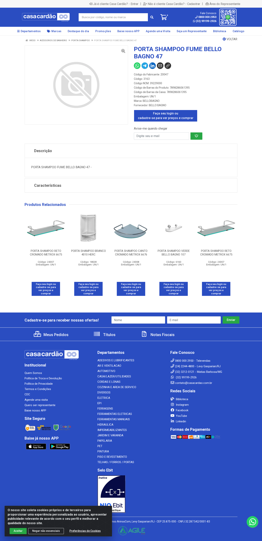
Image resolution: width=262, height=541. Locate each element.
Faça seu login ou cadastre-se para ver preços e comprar (165, 116)
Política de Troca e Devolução (43, 378)
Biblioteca (181, 399)
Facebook (181, 410)
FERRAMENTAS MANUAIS (113, 419)
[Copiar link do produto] (168, 65)
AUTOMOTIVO (106, 371)
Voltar (231, 39)
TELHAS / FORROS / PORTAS (115, 462)
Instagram (182, 404)
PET (99, 446)
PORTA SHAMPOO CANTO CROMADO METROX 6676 (131, 252)
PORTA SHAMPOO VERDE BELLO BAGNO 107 (174, 252)
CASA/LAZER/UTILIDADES (114, 376)
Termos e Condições (38, 389)
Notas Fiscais (162, 334)
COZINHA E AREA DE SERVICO (116, 387)
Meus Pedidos (55, 334)
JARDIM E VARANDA (110, 435)
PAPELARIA (104, 440)
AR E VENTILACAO (109, 365)
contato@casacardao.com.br (193, 383)
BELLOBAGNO (151, 100)
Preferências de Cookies (85, 530)
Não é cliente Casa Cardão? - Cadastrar (174, 3)
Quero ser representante (40, 405)
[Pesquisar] (152, 17)
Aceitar (18, 530)
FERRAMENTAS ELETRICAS (114, 414)
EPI (99, 403)
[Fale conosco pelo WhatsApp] (252, 522)
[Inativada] (131, 494)
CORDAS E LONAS (108, 382)
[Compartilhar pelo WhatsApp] (137, 65)
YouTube (181, 416)
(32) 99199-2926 (206, 21)
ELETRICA (103, 398)
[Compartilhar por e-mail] (160, 65)
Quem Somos (33, 373)
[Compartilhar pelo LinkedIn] (152, 65)
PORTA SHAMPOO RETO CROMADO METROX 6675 (46, 252)
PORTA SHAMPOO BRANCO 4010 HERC (88, 252)
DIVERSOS (103, 392)
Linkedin (180, 421)
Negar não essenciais (46, 530)
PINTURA (103, 451)
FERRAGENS (105, 408)
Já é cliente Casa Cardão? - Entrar (115, 3)
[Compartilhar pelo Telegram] (145, 65)
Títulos (108, 334)
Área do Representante (224, 3)
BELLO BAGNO (157, 105)
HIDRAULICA (105, 424)
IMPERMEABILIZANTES (112, 430)
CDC (27, 394)
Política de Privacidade (39, 383)
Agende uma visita (36, 399)
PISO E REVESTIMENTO (112, 457)
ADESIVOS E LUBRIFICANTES (115, 360)
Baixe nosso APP (35, 410)
